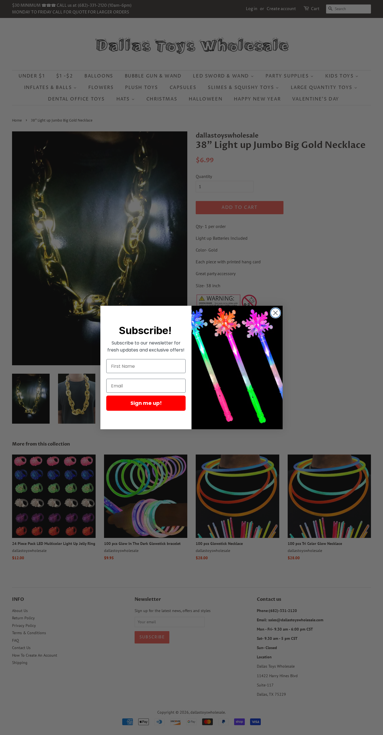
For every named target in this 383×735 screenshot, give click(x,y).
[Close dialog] (275, 313)
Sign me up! (146, 403)
